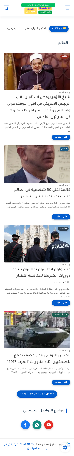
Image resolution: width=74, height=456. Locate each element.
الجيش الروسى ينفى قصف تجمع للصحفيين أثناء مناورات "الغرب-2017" (38, 359)
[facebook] (25, 424)
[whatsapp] (37, 424)
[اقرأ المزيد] (61, 137)
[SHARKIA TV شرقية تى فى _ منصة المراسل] (37, 8)
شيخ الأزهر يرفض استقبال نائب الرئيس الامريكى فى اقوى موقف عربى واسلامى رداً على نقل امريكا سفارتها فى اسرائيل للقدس (38, 107)
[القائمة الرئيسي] (67, 8)
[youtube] (48, 424)
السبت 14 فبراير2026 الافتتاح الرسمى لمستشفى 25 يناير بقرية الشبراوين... (26, 28)
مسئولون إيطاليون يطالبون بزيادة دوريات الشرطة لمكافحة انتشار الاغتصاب (41, 276)
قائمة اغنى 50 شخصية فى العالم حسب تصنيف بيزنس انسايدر (42, 193)
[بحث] (6, 8)
